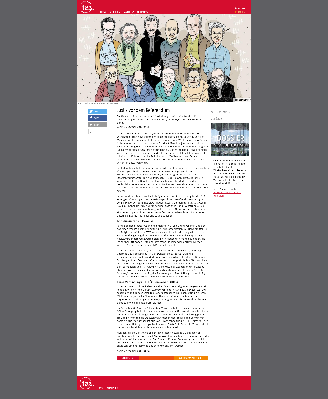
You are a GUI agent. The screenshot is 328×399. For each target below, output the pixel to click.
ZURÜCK (215, 118)
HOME (103, 12)
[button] (97, 111)
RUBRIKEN (115, 12)
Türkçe (242, 11)
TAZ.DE (241, 8)
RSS (100, 388)
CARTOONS (128, 12)
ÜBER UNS (142, 12)
